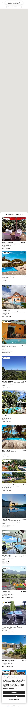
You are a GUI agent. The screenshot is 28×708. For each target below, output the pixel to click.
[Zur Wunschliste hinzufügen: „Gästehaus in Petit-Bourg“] (25, 321)
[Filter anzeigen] (25, 2)
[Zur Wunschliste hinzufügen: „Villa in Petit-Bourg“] (25, 287)
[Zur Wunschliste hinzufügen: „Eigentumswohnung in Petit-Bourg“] (25, 602)
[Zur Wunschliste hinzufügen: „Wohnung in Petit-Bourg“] (25, 358)
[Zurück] (3, 2)
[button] (6, 248)
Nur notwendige (14, 696)
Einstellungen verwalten (14, 699)
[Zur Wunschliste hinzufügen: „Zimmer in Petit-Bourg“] (25, 427)
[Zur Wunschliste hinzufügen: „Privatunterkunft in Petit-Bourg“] (25, 252)
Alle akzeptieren (14, 692)
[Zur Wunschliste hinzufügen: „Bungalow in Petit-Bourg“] (25, 219)
